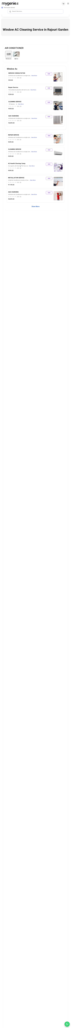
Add (49, 74)
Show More (35, 206)
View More (34, 75)
